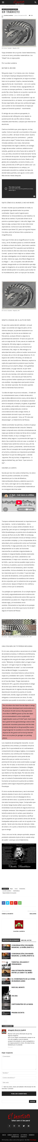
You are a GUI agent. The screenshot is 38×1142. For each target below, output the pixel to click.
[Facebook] (9, 1126)
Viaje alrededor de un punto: (9, 893)
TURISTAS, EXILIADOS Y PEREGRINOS (20, 963)
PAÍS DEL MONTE (17, 987)
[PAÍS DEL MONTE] (6, 992)
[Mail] (19, 1126)
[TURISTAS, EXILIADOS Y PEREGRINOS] (6, 966)
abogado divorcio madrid (17, 1030)
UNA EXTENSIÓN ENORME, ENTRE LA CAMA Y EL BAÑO (21, 972)
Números (31, 1135)
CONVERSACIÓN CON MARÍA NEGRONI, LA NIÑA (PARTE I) (22, 946)
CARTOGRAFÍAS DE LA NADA (22, 1004)
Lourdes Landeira (8, 15)
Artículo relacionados (11, 940)
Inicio (3, 6)
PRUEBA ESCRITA (17, 1013)
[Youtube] (28, 1126)
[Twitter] (24, 1126)
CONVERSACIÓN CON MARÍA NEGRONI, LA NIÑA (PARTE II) (22, 955)
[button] (35, 2)
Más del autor (26, 940)
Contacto (23, 1137)
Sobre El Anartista (13, 1135)
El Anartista (22, 888)
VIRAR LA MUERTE (7, 913)
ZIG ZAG (14, 996)
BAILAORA (33, 913)
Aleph (11, 888)
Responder (10, 1047)
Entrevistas (15, 1137)
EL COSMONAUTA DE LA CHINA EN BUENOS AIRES (23, 980)
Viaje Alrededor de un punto (13, 6)
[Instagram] (14, 1126)
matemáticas (16, 890)
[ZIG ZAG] (6, 999)
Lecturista (24, 1135)
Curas (16, 888)
